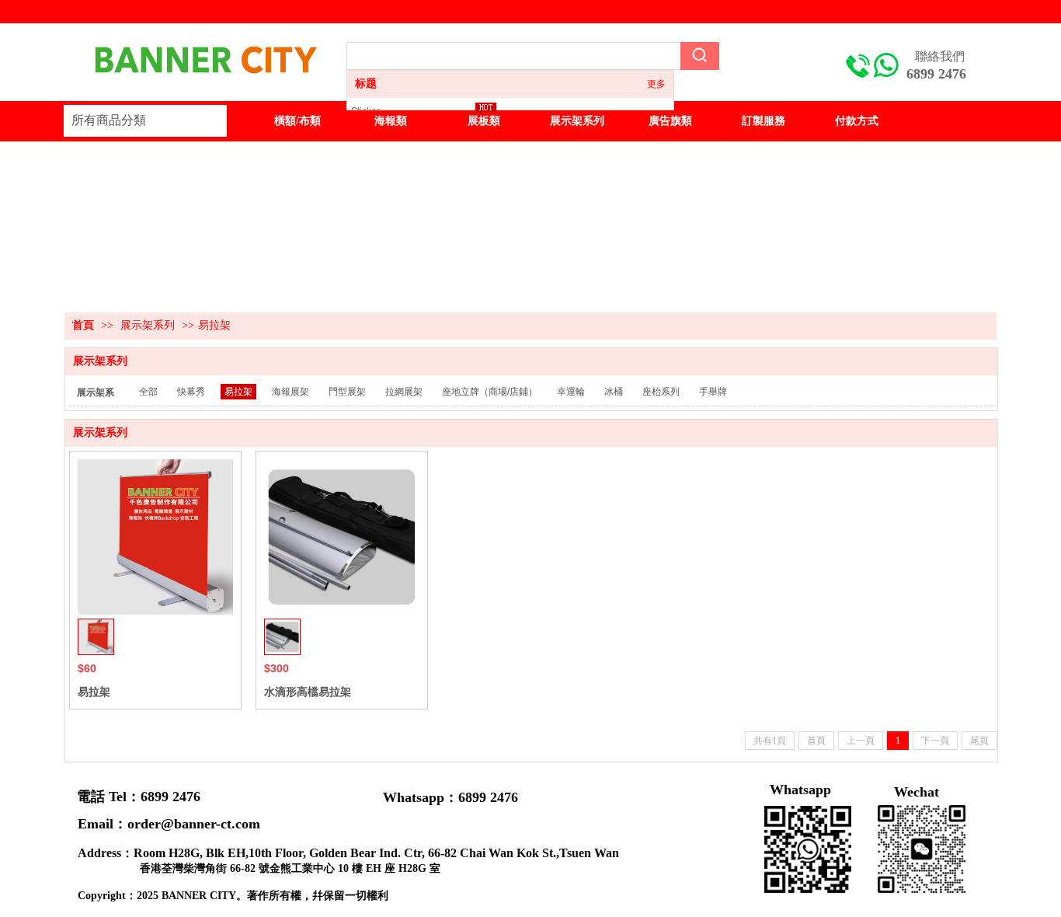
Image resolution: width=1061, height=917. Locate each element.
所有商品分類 (108, 120)
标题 (366, 83)
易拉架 (214, 325)
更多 (656, 84)
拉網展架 (404, 391)
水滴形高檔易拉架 (307, 691)
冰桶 (613, 391)
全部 (148, 391)
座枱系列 (661, 391)
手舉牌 (713, 391)
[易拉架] (155, 537)
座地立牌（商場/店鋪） (489, 391)
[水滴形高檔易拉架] (341, 537)
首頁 (83, 325)
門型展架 (347, 391)
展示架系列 (147, 325)
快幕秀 (191, 391)
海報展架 (290, 391)
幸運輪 (571, 391)
